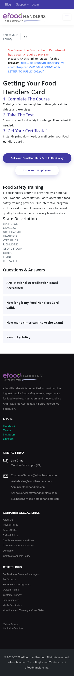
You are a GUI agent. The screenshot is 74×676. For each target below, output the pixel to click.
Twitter (7, 430)
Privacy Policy (10, 525)
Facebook (9, 426)
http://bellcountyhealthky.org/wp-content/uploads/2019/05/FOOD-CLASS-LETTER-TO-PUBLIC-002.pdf (37, 67)
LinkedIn (8, 438)
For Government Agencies (17, 584)
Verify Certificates (12, 605)
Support (21, 4)
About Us (8, 519)
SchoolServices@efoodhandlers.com (34, 492)
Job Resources (11, 600)
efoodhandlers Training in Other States (23, 610)
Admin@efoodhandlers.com (28, 486)
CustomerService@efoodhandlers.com (35, 475)
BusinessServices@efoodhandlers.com (35, 498)
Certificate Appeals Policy (16, 556)
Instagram (9, 434)
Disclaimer (8, 550)
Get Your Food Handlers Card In (37, 158)
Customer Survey (12, 595)
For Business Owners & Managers (21, 574)
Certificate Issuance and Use (18, 540)
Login (35, 4)
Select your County (10, 37)
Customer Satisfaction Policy (18, 545)
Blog (8, 4)
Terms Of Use (10, 530)
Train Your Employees (37, 170)
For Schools (9, 579)
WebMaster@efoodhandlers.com (31, 481)
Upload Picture (11, 589)
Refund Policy (10, 535)
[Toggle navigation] (67, 17)
